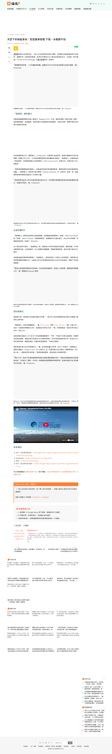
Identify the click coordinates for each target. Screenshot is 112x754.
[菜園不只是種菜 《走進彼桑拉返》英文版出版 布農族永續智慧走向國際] (18, 569)
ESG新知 (41, 9)
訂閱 (70, 743)
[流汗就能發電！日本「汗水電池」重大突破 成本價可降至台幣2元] (43, 569)
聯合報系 (66, 746)
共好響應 (68, 9)
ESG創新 (32, 9)
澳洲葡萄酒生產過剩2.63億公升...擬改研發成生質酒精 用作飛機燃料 (43, 650)
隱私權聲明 (59, 746)
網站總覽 (86, 746)
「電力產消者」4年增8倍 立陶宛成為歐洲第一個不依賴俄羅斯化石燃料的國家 (68, 628)
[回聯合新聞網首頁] (9, 3)
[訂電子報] (98, 3)
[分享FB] (9, 48)
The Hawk (45, 325)
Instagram (45, 497)
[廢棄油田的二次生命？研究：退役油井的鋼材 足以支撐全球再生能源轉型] (18, 640)
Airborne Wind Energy (29, 461)
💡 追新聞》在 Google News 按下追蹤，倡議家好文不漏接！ (39, 512)
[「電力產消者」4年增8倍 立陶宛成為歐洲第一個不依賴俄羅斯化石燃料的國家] (68, 618)
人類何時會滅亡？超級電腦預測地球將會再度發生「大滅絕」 (39, 518)
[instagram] (93, 3)
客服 (35, 746)
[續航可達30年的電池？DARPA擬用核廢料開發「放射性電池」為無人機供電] (43, 618)
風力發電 (18, 525)
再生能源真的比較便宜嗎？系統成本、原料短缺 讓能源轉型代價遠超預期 (19, 628)
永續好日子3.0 (21, 9)
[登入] (101, 3)
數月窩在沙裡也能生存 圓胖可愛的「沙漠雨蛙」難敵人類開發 (19, 601)
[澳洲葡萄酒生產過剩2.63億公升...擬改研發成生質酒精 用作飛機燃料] (43, 640)
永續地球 (59, 9)
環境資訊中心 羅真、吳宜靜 (21, 43)
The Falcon (59, 325)
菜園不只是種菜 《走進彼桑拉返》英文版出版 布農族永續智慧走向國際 (19, 579)
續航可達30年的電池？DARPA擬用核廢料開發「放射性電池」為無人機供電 (43, 628)
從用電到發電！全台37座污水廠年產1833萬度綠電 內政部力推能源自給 (68, 650)
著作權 (53, 746)
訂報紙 (73, 746)
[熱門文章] (104, 679)
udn (8, 34)
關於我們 (79, 746)
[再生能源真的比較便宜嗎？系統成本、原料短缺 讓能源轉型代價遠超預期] (18, 618)
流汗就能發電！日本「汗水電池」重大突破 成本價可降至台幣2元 (43, 579)
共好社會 (50, 9)
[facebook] (90, 3)
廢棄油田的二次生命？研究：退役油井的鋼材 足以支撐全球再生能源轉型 (19, 650)
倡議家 (12, 34)
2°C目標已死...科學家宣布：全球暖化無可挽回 (33, 515)
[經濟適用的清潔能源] (16, 48)
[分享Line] (9, 52)
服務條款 (48, 746)
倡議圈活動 (87, 9)
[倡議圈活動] (104, 707)
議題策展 (77, 9)
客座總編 (10, 9)
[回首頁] (13, 3)
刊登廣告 (25, 746)
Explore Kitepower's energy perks (39, 458)
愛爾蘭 (26, 525)
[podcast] (96, 3)
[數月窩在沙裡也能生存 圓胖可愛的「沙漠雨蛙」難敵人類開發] (18, 591)
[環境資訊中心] (19, 535)
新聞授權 (40, 746)
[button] (104, 3)
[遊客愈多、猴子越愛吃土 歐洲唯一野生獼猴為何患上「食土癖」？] (68, 569)
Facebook (36, 497)
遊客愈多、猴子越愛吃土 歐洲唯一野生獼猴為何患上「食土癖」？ (68, 579)
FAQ (31, 746)
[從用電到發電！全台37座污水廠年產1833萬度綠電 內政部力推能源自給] (68, 640)
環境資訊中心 (31, 472)
